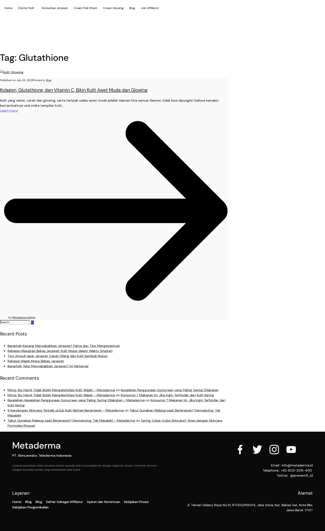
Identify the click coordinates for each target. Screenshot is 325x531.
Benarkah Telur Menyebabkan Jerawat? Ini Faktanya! (48, 366)
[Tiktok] (308, 449)
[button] (27, 8)
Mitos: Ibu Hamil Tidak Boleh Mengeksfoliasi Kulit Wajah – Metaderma (61, 390)
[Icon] (240, 449)
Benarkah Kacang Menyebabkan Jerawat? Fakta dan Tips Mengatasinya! (64, 346)
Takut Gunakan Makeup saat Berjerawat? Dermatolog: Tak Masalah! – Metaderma (71, 420)
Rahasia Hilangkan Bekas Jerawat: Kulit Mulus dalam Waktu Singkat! (60, 351)
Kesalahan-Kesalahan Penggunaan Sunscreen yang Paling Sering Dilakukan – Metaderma (76, 400)
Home (9, 8)
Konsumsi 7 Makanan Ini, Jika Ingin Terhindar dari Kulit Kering (167, 395)
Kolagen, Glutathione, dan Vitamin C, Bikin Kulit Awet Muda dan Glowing (74, 90)
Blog (132, 8)
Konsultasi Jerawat (55, 8)
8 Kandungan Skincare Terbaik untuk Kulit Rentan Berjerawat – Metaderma (66, 410)
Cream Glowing (113, 8)
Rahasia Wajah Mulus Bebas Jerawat (36, 361)
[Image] (291, 449)
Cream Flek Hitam (85, 8)
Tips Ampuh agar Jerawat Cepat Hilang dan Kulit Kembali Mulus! (57, 356)
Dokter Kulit (26, 8)
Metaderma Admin (23, 317)
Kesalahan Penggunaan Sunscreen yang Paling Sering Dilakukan (170, 390)
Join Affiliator (150, 8)
